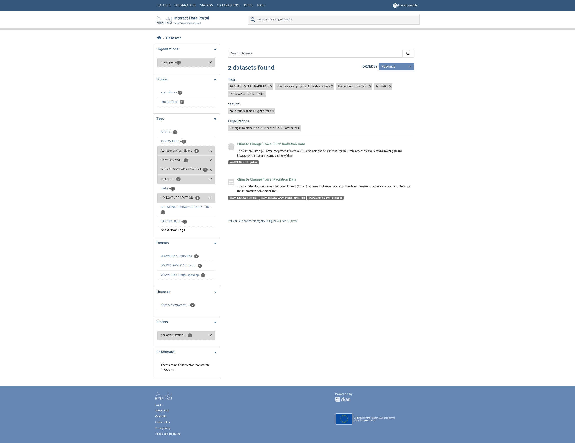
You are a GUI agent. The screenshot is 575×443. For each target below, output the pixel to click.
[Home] (159, 38)
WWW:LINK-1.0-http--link (243, 162)
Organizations (185, 5)
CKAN (342, 399)
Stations (206, 5)
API (279, 221)
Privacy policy (162, 428)
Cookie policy (162, 422)
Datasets (164, 5)
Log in (158, 405)
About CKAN (162, 410)
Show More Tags (173, 230)
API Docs (291, 221)
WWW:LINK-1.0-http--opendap (325, 198)
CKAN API (160, 416)
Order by (370, 66)
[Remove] (271, 87)
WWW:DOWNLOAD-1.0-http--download (283, 198)
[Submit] (408, 54)
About (261, 5)
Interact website (407, 5)
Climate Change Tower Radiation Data (266, 180)
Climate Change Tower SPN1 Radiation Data (271, 144)
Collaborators (228, 5)
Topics (248, 5)
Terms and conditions (167, 434)
